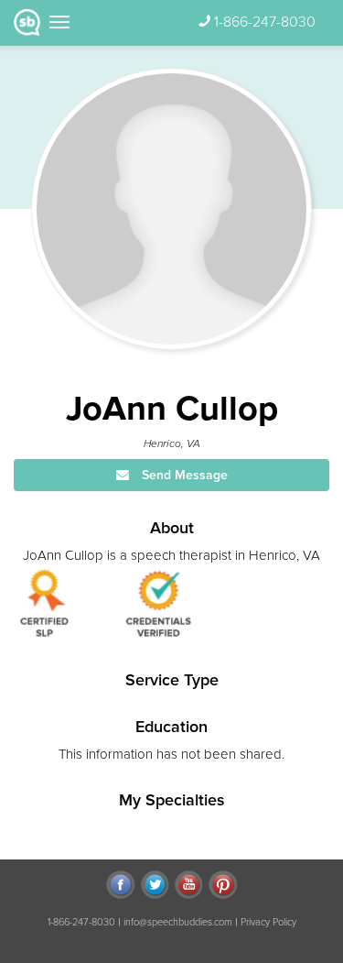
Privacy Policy (268, 922)
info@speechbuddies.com (177, 922)
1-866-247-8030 (265, 22)
